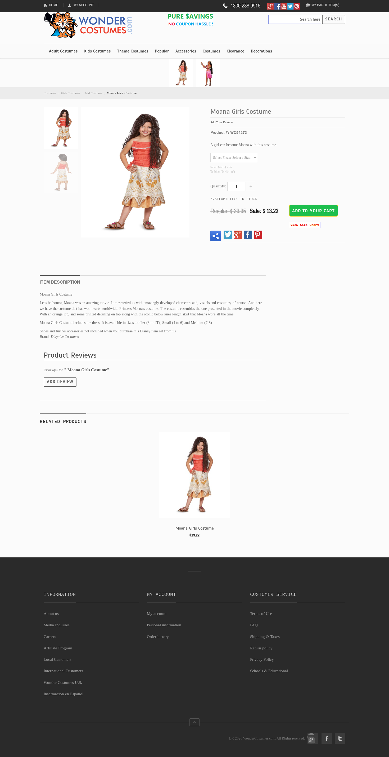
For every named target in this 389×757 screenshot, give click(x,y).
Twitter (340, 738)
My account (156, 613)
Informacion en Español (63, 694)
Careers (50, 637)
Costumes (211, 51)
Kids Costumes (97, 51)
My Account (84, 5)
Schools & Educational (269, 671)
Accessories (185, 51)
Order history (158, 637)
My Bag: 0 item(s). (325, 5)
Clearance (235, 51)
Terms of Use (261, 613)
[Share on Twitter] (228, 235)
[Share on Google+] (238, 235)
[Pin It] (258, 235)
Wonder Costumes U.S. (63, 682)
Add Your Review (221, 122)
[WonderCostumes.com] (90, 25)
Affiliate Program (58, 648)
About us (51, 613)
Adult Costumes (63, 51)
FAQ (254, 625)
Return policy (261, 648)
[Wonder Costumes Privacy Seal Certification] (65, 735)
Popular (162, 51)
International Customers (63, 671)
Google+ (312, 738)
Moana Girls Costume (194, 528)
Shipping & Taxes (265, 637)
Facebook (327, 738)
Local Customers (57, 659)
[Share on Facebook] (248, 235)
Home (53, 5)
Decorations (261, 51)
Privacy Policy (262, 659)
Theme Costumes (132, 51)
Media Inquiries (57, 625)
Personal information (164, 625)
